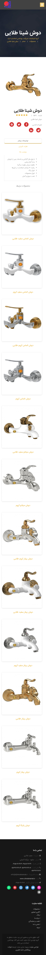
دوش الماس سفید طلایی (23, 239)
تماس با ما (36, 924)
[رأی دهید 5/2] (24, 115)
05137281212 (36, 870)
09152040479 (17, 863)
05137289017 (26, 867)
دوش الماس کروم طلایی (23, 345)
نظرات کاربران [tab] (23, 146)
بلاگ (38, 915)
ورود (38, 927)
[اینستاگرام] (39, 887)
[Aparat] (21, 887)
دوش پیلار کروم (23, 772)
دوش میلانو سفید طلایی (23, 452)
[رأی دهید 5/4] (19, 115)
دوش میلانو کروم (23, 505)
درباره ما (37, 918)
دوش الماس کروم (23, 399)
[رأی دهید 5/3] (22, 115)
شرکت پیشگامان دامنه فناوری (19, 948)
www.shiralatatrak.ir (27, 878)
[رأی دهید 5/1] (27, 115)
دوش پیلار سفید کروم (23, 665)
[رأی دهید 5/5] (17, 115)
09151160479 (26, 863)
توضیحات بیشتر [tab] (23, 140)
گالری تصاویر (35, 912)
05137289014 (16, 867)
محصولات (36, 909)
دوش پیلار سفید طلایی (23, 612)
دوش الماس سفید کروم (23, 292)
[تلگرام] (27, 887)
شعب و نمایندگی (34, 921)
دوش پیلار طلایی (23, 719)
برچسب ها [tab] (23, 152)
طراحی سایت (34, 947)
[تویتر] (33, 887)
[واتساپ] (9, 887)
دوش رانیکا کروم (23, 825)
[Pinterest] (15, 887)
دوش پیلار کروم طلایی (23, 559)
